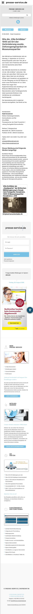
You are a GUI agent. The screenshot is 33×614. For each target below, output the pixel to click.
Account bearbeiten (10, 371)
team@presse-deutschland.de (18, 600)
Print (23, 29)
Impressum (24, 589)
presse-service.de (16, 9)
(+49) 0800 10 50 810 (18, 598)
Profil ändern (8, 373)
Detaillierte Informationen (15, 446)
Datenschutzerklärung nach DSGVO (16, 605)
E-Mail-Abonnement (10, 366)
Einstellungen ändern (10, 369)
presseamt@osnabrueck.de (10, 141)
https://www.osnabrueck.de (10, 143)
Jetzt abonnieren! (12, 396)
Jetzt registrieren (8, 259)
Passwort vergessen (9, 261)
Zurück (8, 29)
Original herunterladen (12, 214)
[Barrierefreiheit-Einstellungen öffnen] (30, 310)
